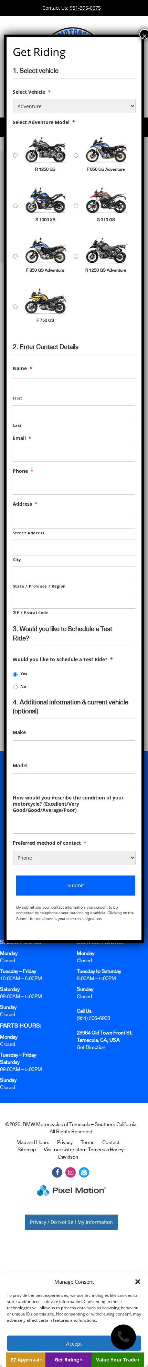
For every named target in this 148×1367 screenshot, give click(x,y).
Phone (23, 471)
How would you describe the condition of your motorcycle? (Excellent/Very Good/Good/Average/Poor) (68, 804)
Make (19, 732)
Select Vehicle (32, 92)
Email (22, 438)
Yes (23, 673)
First (17, 398)
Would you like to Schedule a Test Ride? (63, 659)
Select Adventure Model (44, 122)
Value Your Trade (117, 1359)
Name (22, 368)
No (23, 686)
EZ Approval (26, 1359)
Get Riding (68, 1359)
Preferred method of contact (49, 843)
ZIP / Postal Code (31, 612)
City (17, 559)
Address (25, 504)
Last (17, 425)
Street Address (28, 532)
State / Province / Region (39, 586)
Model (20, 765)
